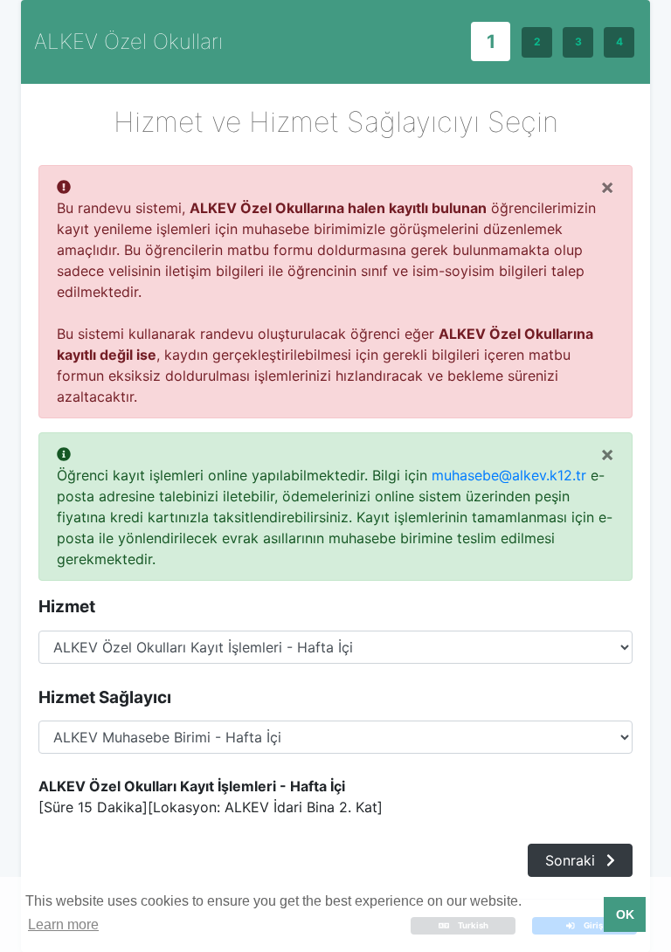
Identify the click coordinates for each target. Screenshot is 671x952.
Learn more (63, 924)
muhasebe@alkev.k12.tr (509, 475)
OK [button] (625, 914)
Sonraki (572, 860)
